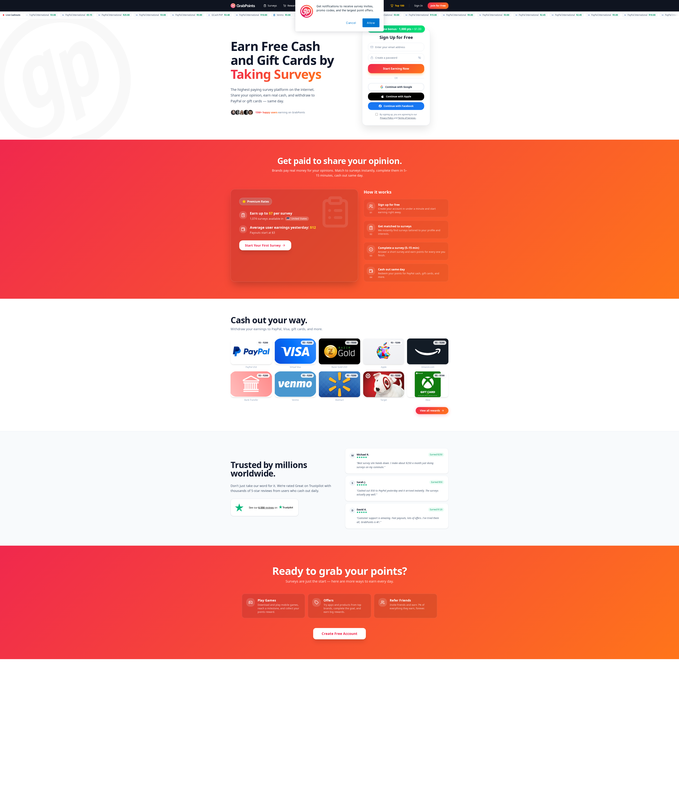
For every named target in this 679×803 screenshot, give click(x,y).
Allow (371, 23)
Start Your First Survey (263, 245)
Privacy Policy (387, 117)
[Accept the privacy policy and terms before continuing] (396, 96)
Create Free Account (339, 633)
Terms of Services (407, 117)
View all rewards (430, 410)
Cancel (351, 23)
